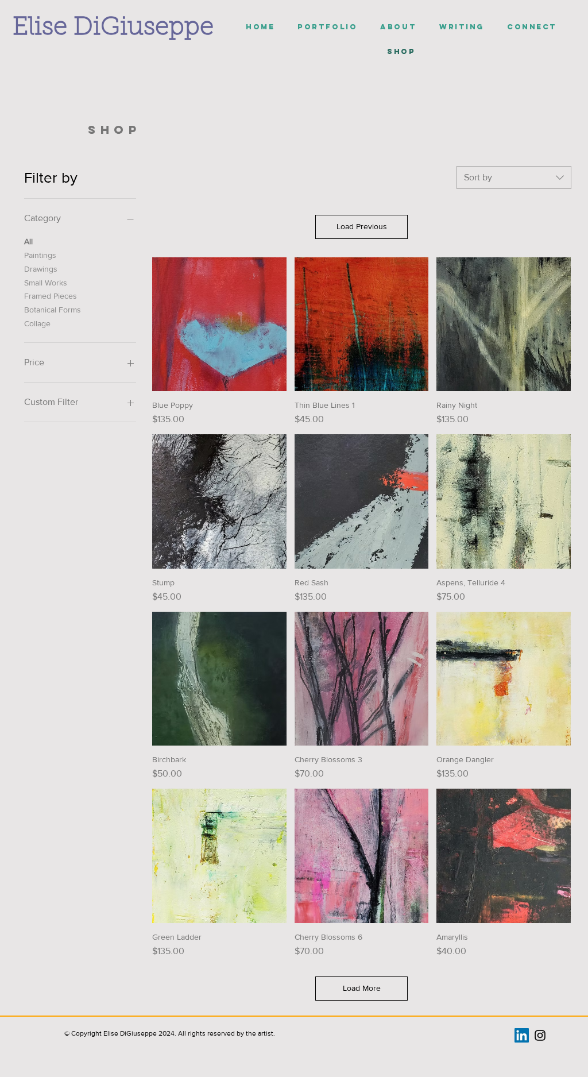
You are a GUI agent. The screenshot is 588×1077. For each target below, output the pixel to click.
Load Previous (361, 226)
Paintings (40, 255)
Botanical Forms (52, 309)
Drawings (40, 268)
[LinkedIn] (521, 1035)
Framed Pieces (50, 295)
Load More (362, 988)
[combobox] (514, 177)
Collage (37, 323)
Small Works (45, 282)
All (28, 241)
